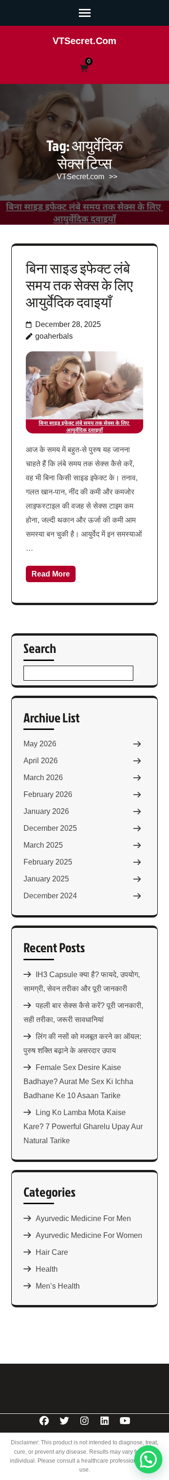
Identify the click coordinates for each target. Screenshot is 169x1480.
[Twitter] (64, 1421)
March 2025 (43, 845)
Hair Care (52, 1252)
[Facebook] (44, 1421)
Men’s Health (58, 1286)
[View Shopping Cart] (84, 69)
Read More (50, 574)
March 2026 (43, 778)
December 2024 (50, 896)
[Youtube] (125, 1421)
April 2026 (40, 761)
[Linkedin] (105, 1421)
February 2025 (47, 862)
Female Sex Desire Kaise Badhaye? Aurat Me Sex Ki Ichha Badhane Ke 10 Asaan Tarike (78, 1081)
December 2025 (50, 828)
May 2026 (39, 744)
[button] (148, 1459)
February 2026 (47, 794)
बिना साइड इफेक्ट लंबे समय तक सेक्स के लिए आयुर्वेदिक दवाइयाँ (79, 285)
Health (47, 1269)
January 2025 (46, 879)
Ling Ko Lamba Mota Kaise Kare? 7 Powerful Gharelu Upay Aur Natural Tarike (83, 1126)
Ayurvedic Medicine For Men (83, 1218)
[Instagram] (85, 1421)
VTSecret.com (84, 41)
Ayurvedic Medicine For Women (89, 1235)
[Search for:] (78, 673)
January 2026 (46, 811)
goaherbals (54, 336)
